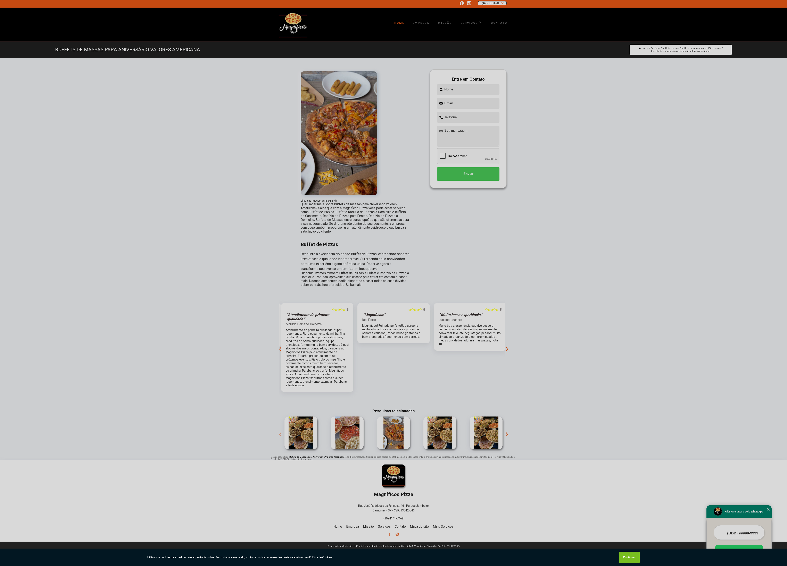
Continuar (629, 557)
